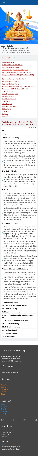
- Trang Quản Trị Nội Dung (10, 372)
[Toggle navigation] (3, 2)
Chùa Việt (4, 389)
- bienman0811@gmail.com (10, 358)
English (3, 409)
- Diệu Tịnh (5, 434)
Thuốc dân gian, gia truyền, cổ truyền (16, 48)
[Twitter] (24, 420)
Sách (3, 46)
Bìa (5, 134)
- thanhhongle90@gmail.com (11, 361)
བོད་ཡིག (3, 413)
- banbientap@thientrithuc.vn (11, 356)
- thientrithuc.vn (6, 432)
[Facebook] (13, 420)
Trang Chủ (4, 385)
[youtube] (2, 420)
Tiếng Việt (4, 407)
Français (4, 411)
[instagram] (35, 420)
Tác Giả (3, 387)
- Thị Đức (4, 437)
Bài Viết (3, 392)
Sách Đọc (10, 46)
